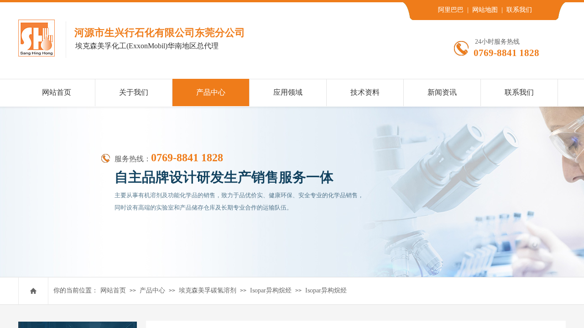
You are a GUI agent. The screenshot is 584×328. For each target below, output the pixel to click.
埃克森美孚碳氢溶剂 (207, 290)
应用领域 (287, 92)
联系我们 (519, 92)
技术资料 (365, 92)
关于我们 (133, 92)
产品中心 (152, 290)
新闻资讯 (442, 92)
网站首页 (113, 290)
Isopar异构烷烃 (271, 290)
